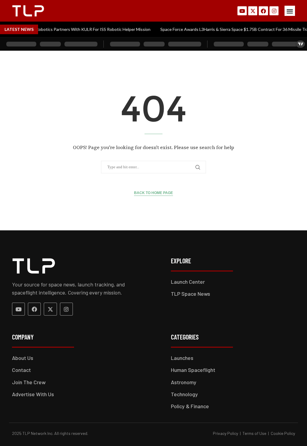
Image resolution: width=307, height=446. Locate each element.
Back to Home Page (153, 193)
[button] (290, 11)
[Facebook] (263, 11)
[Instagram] (274, 11)
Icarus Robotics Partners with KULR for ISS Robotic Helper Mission (81, 29)
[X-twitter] (253, 11)
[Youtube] (242, 11)
